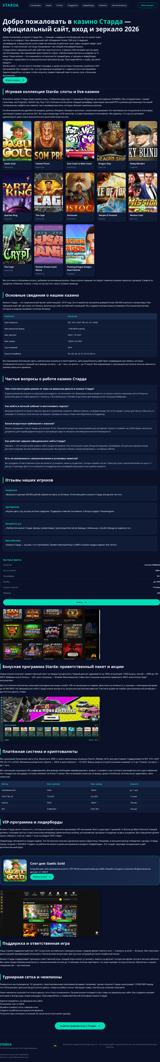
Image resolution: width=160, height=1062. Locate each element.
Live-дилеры (35, 5)
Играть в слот (40, 877)
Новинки (103, 5)
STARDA (11, 5)
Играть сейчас (13, 80)
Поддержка (73, 5)
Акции (48, 5)
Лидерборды (88, 5)
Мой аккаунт (147, 5)
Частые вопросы (119, 5)
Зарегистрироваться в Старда (78, 1025)
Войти (79, 602)
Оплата (59, 5)
